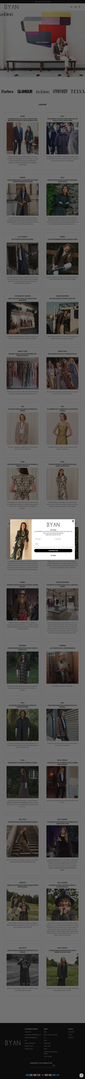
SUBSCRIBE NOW (53, 550)
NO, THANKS (53, 555)
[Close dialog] (73, 521)
